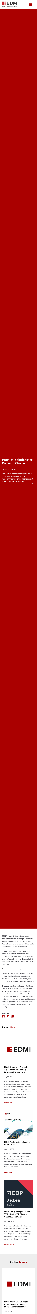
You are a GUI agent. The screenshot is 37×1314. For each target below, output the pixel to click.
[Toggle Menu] (30, 4)
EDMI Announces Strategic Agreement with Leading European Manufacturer (16, 1069)
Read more (8, 1103)
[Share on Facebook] (3, 1016)
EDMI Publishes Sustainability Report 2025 (17, 1143)
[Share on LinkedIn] (12, 1016)
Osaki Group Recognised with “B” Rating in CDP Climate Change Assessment (17, 1214)
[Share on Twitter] (8, 1016)
